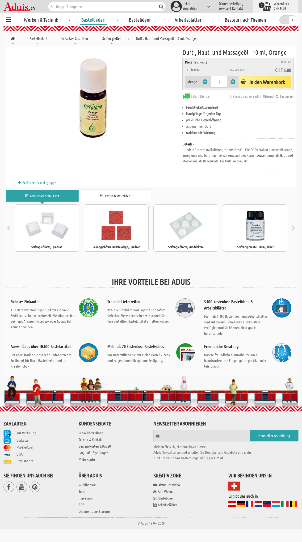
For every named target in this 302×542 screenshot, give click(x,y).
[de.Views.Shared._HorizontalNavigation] (13, 39)
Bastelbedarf (93, 20)
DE (284, 19)
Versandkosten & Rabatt (95, 446)
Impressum (86, 498)
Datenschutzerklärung (94, 511)
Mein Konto (87, 459)
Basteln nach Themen (245, 20)
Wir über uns (87, 485)
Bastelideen (140, 20)
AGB (81, 504)
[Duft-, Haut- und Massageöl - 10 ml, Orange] (94, 100)
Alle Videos (165, 491)
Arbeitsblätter (188, 20)
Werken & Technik (41, 20)
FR (293, 19)
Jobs (81, 491)
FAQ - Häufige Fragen (93, 452)
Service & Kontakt (231, 8)
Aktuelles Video (169, 485)
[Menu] (8, 19)
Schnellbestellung (230, 3)
